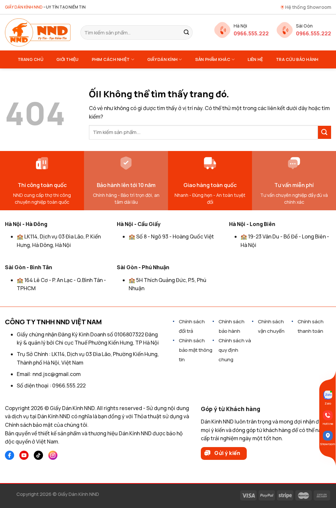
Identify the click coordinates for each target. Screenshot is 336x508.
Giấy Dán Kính (162, 59)
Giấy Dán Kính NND (78, 494)
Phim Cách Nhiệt (111, 59)
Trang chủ (30, 59)
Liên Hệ (255, 59)
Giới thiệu (67, 59)
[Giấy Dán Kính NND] (38, 32)
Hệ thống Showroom (308, 7)
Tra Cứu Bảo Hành (297, 59)
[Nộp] (186, 32)
